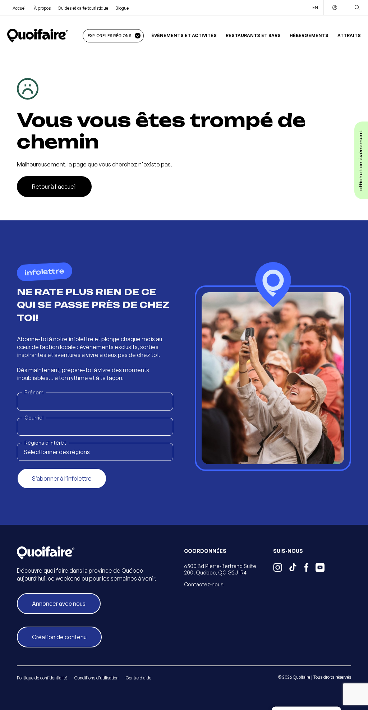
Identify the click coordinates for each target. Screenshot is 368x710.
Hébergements (309, 35)
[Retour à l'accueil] (37, 35)
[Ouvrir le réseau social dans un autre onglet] (277, 568)
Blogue (122, 8)
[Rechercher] (357, 7)
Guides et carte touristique (83, 8)
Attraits (349, 35)
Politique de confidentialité (42, 678)
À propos (42, 8)
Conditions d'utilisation (96, 678)
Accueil (20, 8)
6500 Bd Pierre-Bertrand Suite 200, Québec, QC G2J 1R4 (220, 569)
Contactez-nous (204, 584)
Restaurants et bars (253, 35)
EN (315, 7)
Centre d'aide (138, 678)
